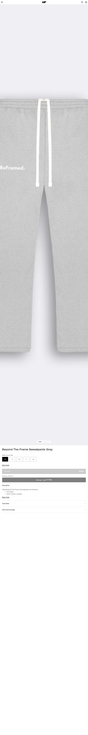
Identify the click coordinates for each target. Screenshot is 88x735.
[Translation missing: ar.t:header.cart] (86, 2)
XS (5, 459)
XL (34, 459)
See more (5, 497)
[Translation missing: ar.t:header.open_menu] (2, 2)
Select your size (7, 455)
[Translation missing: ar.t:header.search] (82, 2)
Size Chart (5, 465)
